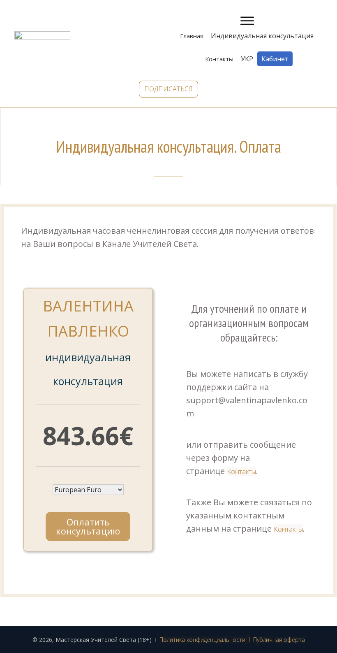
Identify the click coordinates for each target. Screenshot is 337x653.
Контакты (241, 471)
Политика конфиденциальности (202, 640)
